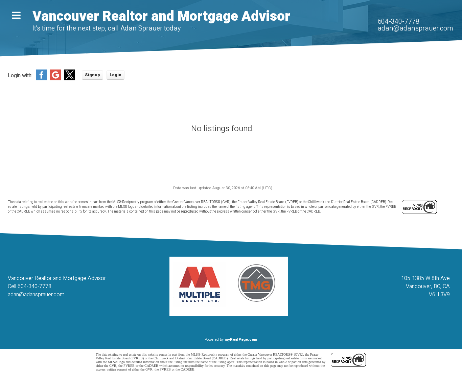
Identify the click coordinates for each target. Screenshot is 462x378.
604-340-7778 (398, 21)
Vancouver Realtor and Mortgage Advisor (161, 16)
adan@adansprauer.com (415, 28)
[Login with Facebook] (41, 79)
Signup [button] (92, 75)
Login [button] (115, 75)
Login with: (20, 76)
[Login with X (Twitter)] (69, 79)
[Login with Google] (55, 79)
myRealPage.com (241, 339)
